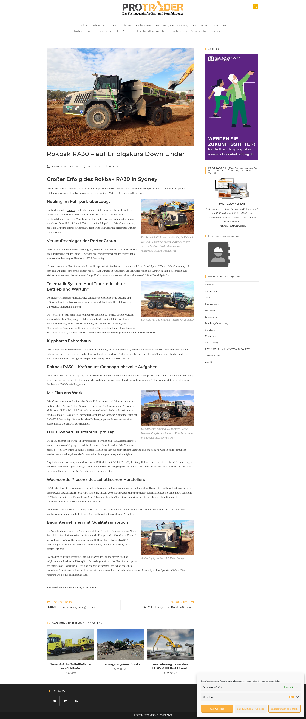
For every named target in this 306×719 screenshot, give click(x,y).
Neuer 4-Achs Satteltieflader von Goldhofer (71, 666)
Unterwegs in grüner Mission (120, 664)
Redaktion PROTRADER (65, 166)
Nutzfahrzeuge (83, 31)
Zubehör (127, 31)
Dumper (71, 210)
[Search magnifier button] (255, 6)
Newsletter (210, 329)
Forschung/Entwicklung (216, 323)
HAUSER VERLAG (149, 715)
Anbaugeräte (100, 25)
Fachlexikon (179, 31)
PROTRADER (166, 715)
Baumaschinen (122, 25)
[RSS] (76, 701)
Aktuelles (81, 25)
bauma (208, 297)
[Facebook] (55, 701)
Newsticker (220, 25)
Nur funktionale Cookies (250, 708)
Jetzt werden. (232, 225)
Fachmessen (144, 25)
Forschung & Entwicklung (172, 25)
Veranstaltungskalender (206, 31)
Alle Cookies (217, 708)
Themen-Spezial (107, 31)
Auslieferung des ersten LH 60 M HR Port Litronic (170, 666)
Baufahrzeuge (73, 587)
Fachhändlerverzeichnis (152, 31)
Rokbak (110, 188)
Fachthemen (200, 25)
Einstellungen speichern (284, 708)
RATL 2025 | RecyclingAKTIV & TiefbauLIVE (227, 349)
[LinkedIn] (65, 701)
